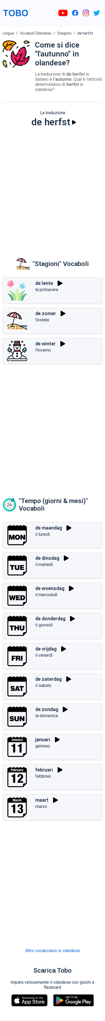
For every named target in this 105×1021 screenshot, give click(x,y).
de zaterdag (48, 679)
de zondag (46, 709)
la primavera (46, 289)
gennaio (42, 746)
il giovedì (43, 625)
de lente (44, 283)
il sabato (43, 685)
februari (44, 770)
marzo (41, 806)
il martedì (44, 564)
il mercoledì (46, 594)
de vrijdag (46, 649)
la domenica (46, 715)
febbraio (43, 776)
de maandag (48, 528)
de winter (45, 343)
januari (42, 739)
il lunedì (42, 534)
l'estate (42, 319)
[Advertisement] (52, 188)
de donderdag (50, 618)
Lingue (8, 33)
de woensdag (49, 588)
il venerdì (43, 655)
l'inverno (43, 350)
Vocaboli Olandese (35, 33)
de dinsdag (47, 558)
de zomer (45, 313)
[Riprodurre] (74, 122)
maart (41, 800)
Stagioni (64, 33)
